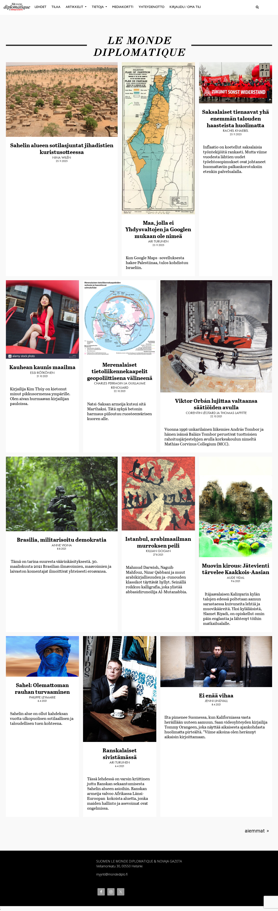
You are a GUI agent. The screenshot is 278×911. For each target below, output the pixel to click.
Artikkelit (75, 7)
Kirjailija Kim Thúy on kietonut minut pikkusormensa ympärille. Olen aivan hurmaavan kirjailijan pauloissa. (40, 396)
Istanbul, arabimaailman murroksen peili (158, 542)
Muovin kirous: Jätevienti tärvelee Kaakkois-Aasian (235, 568)
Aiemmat (255, 831)
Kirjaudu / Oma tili (185, 7)
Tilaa (55, 7)
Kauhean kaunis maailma (42, 367)
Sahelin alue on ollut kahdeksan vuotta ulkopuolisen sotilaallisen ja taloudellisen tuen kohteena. (41, 718)
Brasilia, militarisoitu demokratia (61, 540)
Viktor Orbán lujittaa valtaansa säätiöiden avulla (216, 404)
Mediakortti (122, 7)
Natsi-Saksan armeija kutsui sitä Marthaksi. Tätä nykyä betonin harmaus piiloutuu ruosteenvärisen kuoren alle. (119, 411)
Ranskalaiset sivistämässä (120, 753)
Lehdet (40, 7)
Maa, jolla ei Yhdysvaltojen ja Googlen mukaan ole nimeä (158, 229)
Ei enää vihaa (216, 695)
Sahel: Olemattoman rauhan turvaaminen (42, 688)
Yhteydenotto (151, 7)
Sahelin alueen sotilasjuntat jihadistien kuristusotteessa (61, 148)
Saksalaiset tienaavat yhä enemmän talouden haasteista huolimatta (235, 118)
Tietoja (98, 7)
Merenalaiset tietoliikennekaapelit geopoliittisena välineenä (119, 371)
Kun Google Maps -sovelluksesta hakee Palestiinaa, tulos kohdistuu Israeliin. (157, 262)
